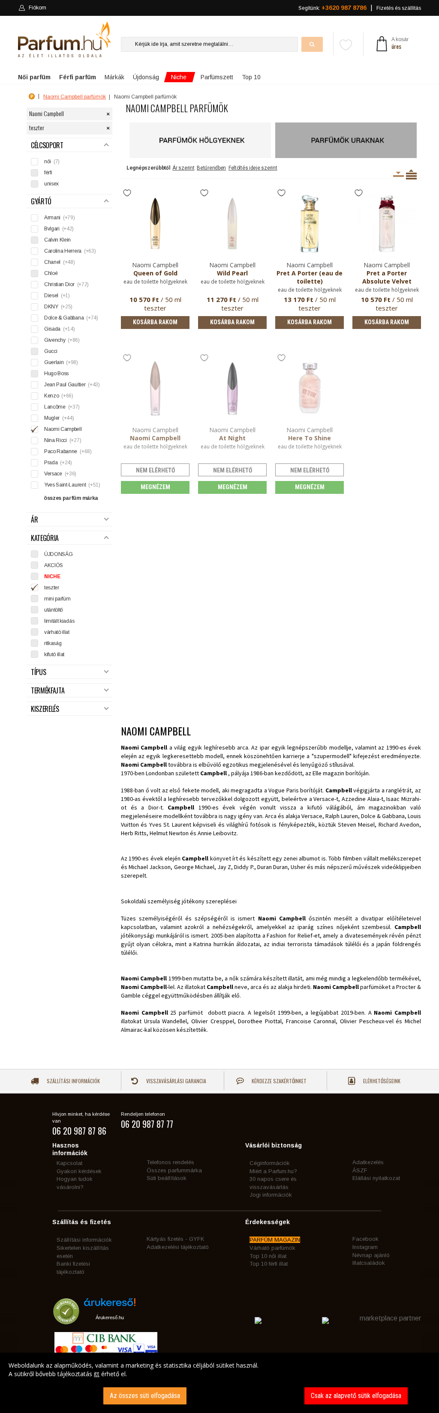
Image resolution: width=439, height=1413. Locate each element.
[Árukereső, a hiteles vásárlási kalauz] (66, 1320)
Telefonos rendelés (170, 1162)
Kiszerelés (45, 709)
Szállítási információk (72, 1080)
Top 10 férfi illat (269, 1264)
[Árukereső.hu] (109, 1305)
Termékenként (411, 174)
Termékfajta (47, 691)
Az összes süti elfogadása (145, 1396)
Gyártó (41, 201)
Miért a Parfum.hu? (273, 1171)
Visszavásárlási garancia (175, 1080)
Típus (38, 672)
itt (96, 1374)
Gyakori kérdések (79, 1171)
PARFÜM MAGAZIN (275, 1240)
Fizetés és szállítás (398, 8)
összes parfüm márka (71, 498)
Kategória (45, 538)
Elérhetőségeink (381, 1080)
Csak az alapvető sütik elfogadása (356, 1396)
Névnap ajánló (371, 1255)
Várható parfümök (272, 1248)
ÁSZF (359, 1170)
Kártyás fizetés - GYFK (175, 1239)
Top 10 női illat (268, 1256)
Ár (34, 520)
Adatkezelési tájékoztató (178, 1247)
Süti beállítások (166, 1178)
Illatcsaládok (368, 1263)
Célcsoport (47, 145)
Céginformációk (270, 1163)
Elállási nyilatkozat (376, 1178)
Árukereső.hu (110, 1317)
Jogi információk (271, 1195)
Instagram (365, 1247)
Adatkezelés (368, 1162)
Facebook (365, 1239)
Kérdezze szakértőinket (278, 1080)
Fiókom (37, 8)
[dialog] (219, 1383)
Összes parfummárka (174, 1170)
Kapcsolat (69, 1163)
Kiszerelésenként (398, 174)
